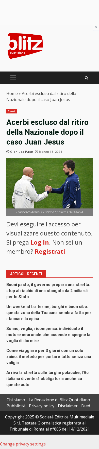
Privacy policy (41, 406)
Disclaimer (68, 406)
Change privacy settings (23, 444)
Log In (39, 242)
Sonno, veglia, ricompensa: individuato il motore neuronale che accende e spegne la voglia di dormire (48, 334)
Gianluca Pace (21, 152)
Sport (12, 111)
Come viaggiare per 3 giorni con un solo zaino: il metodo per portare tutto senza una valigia (48, 356)
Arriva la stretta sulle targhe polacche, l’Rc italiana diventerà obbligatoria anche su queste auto (47, 378)
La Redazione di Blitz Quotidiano (59, 400)
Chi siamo (16, 400)
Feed (85, 406)
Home (12, 93)
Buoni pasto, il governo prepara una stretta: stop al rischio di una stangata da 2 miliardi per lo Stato (48, 290)
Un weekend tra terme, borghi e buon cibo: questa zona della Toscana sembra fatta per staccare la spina (48, 312)
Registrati (50, 251)
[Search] (86, 78)
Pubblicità (16, 406)
